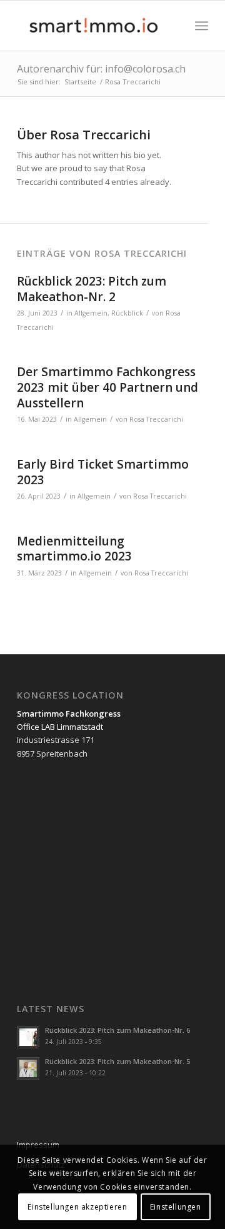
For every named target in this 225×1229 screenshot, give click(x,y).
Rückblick (127, 313)
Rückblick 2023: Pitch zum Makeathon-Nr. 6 (117, 1030)
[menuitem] (201, 26)
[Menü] (201, 26)
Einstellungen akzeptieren (77, 1207)
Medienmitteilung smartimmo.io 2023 (74, 549)
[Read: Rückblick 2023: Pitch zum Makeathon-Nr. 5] (28, 1068)
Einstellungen (175, 1207)
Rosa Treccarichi (156, 419)
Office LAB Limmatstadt (60, 726)
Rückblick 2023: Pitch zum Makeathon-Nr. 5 (117, 1061)
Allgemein (91, 313)
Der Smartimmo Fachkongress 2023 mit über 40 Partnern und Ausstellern (107, 387)
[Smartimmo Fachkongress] (93, 26)
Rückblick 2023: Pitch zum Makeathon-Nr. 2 (91, 289)
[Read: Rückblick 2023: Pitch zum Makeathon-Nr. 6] (28, 1037)
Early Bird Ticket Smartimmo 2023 (103, 472)
